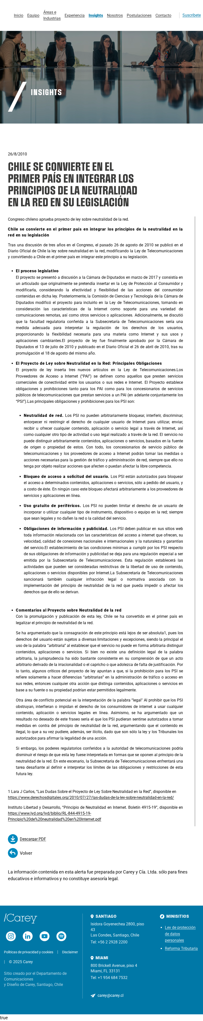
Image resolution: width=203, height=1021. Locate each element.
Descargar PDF (33, 839)
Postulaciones (139, 15)
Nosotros (115, 15)
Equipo (33, 15)
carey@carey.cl (111, 995)
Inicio (18, 15)
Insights (96, 15)
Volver (26, 853)
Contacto (163, 15)
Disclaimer (70, 952)
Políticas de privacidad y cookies (28, 952)
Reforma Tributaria (181, 948)
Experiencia (75, 15)
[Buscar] (173, 15)
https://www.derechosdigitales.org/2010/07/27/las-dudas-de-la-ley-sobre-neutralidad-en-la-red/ (91, 797)
